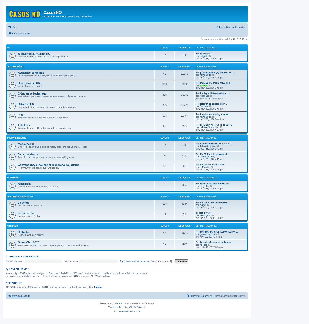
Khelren (203, 244)
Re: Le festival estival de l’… (211, 164)
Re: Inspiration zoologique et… (213, 114)
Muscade (204, 96)
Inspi (21, 114)
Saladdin (204, 56)
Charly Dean (206, 156)
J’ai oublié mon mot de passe (134, 261)
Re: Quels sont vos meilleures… (213, 183)
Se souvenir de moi (161, 261)
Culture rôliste (16, 138)
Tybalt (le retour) (208, 146)
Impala (98, 287)
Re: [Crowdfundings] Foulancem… (215, 72)
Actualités (13, 178)
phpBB (117, 303)
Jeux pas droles (28, 154)
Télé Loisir (25, 125)
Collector (24, 232)
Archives (12, 226)
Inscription (30, 256)
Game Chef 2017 (28, 242)
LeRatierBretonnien (209, 127)
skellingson (205, 215)
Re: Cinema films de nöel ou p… (213, 143)
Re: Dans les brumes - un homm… (215, 242)
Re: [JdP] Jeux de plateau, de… (213, 154)
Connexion (13, 256)
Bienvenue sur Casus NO (34, 53)
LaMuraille (205, 167)
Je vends (23, 202)
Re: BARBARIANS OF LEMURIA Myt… (217, 231)
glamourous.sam (208, 234)
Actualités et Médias (31, 72)
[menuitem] (12, 27)
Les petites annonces (20, 196)
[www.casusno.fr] (25, 13)
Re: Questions (204, 53)
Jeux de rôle (15, 66)
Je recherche (26, 213)
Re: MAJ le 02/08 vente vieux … (213, 202)
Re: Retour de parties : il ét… (212, 104)
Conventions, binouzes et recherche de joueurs (48, 165)
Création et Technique (32, 93)
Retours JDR (26, 104)
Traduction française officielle (122, 307)
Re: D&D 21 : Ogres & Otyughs (213, 83)
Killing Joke (205, 75)
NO (8, 48)
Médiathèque (26, 144)
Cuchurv (204, 106)
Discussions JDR (29, 83)
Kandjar (204, 85)
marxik (203, 205)
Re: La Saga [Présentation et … (213, 93)
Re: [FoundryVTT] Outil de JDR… (214, 125)
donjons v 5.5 (203, 213)
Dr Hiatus (204, 186)
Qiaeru (142, 307)
